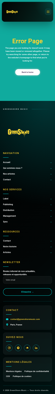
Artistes (27, 252)
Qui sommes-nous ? (27, 168)
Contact (27, 179)
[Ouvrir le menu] (48, 12)
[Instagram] (9, 348)
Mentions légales (14, 371)
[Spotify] (18, 348)
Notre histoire (27, 246)
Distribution (27, 210)
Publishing (27, 204)
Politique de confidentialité (36, 371)
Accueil (27, 162)
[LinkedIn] (36, 348)
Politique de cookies (22, 376)
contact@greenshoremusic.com (25, 319)
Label (27, 198)
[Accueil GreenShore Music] (12, 12)
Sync (27, 221)
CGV (8, 376)
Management (27, 216)
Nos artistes (27, 174)
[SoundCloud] (27, 348)
